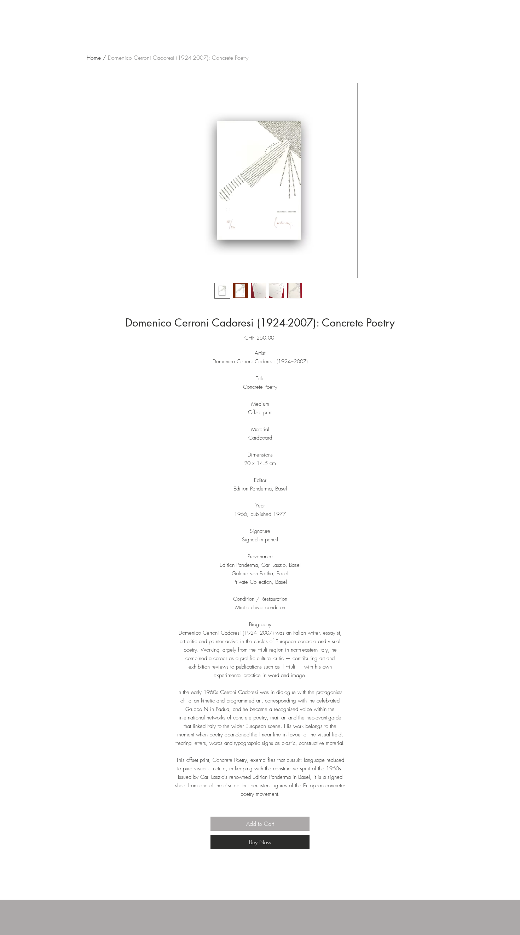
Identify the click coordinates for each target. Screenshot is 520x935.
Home (94, 57)
